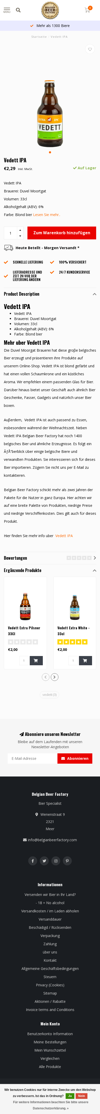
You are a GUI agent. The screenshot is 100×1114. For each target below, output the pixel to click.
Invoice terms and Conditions (50, 1009)
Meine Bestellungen (50, 1042)
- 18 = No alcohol (50, 902)
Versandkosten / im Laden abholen (50, 911)
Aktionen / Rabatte (50, 1001)
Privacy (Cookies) (50, 984)
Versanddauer (50, 919)
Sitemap (50, 993)
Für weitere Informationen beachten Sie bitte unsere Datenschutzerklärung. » (50, 1105)
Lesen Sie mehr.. (46, 214)
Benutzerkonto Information (50, 1033)
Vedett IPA (64, 535)
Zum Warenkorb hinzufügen (61, 233)
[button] (50, 152)
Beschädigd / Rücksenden (50, 927)
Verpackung (50, 935)
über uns (50, 952)
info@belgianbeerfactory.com (52, 839)
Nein (81, 1096)
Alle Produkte (50, 1066)
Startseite (39, 37)
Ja (70, 1096)
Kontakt (50, 960)
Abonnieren (77, 758)
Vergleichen (50, 1058)
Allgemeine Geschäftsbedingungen (50, 968)
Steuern (50, 976)
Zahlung (50, 943)
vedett (49, 694)
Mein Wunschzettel (50, 1050)
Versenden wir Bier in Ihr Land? (50, 894)
